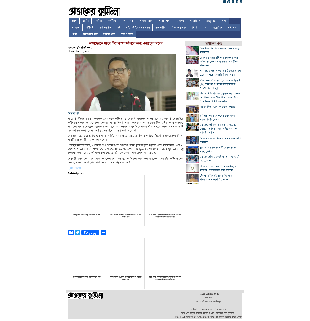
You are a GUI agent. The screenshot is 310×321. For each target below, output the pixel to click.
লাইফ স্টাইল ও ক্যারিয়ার (138, 27)
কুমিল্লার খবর (164, 21)
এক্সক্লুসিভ (211, 21)
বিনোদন (76, 27)
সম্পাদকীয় (160, 27)
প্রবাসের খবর (105, 27)
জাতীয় (86, 21)
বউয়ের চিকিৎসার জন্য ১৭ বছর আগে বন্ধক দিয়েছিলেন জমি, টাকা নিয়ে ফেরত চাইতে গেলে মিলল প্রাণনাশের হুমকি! (220, 97)
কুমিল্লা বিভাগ (146, 21)
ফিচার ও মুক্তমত (178, 27)
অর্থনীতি (112, 21)
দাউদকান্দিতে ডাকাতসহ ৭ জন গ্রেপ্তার (217, 106)
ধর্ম (118, 27)
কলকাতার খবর (90, 34)
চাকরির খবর (109, 34)
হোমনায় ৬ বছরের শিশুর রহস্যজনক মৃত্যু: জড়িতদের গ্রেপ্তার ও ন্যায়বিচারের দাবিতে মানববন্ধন (219, 61)
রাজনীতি (98, 21)
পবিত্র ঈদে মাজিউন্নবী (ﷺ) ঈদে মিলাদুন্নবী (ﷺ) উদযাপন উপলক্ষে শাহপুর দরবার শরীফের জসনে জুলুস (220, 84)
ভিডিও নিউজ (127, 34)
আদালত (180, 21)
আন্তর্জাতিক (195, 21)
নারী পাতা (233, 27)
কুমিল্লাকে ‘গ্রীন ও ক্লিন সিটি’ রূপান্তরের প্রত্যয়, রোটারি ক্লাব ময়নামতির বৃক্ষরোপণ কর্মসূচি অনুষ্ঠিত (219, 128)
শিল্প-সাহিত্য (128, 21)
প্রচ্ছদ (74, 21)
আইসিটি (89, 27)
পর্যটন (74, 34)
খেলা (223, 21)
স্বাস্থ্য (205, 27)
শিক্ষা (194, 27)
